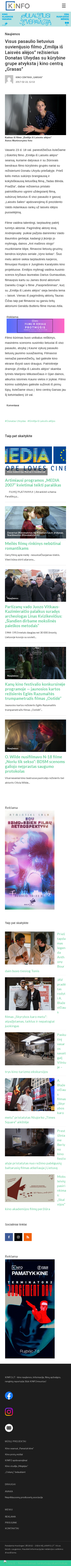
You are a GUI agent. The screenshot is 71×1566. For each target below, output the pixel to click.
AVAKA (9, 1491)
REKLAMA (10, 1516)
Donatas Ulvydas (16, 420)
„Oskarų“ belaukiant (15, 1472)
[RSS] (28, 1237)
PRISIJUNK (11, 1522)
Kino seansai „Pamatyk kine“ (19, 1448)
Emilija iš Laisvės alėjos (42, 420)
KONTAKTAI (12, 1528)
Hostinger (19, 1545)
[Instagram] (18, 1237)
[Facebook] (9, 1237)
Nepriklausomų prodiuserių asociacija (24, 1497)
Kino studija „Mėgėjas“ (16, 1466)
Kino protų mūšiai (14, 1454)
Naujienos (12, 34)
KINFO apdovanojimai (16, 1460)
